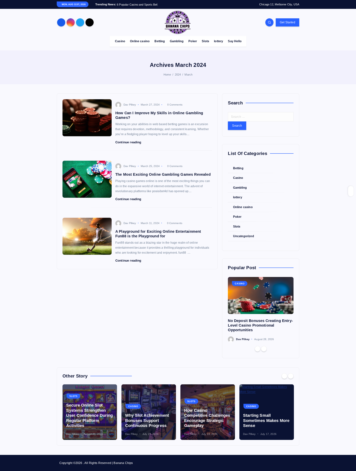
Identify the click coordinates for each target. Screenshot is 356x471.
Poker (192, 41)
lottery (218, 41)
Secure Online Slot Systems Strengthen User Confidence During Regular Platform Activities (89, 415)
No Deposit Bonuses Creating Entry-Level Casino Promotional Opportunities (260, 325)
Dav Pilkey (129, 104)
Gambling (177, 41)
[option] (261, 309)
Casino (120, 41)
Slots (205, 41)
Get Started (287, 22)
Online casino (140, 41)
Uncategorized (243, 236)
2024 (178, 74)
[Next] (264, 349)
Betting (159, 41)
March (188, 74)
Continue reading (128, 142)
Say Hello (234, 41)
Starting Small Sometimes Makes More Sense (266, 420)
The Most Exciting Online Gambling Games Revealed (163, 174)
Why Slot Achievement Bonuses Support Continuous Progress (147, 420)
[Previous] (257, 349)
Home (167, 74)
